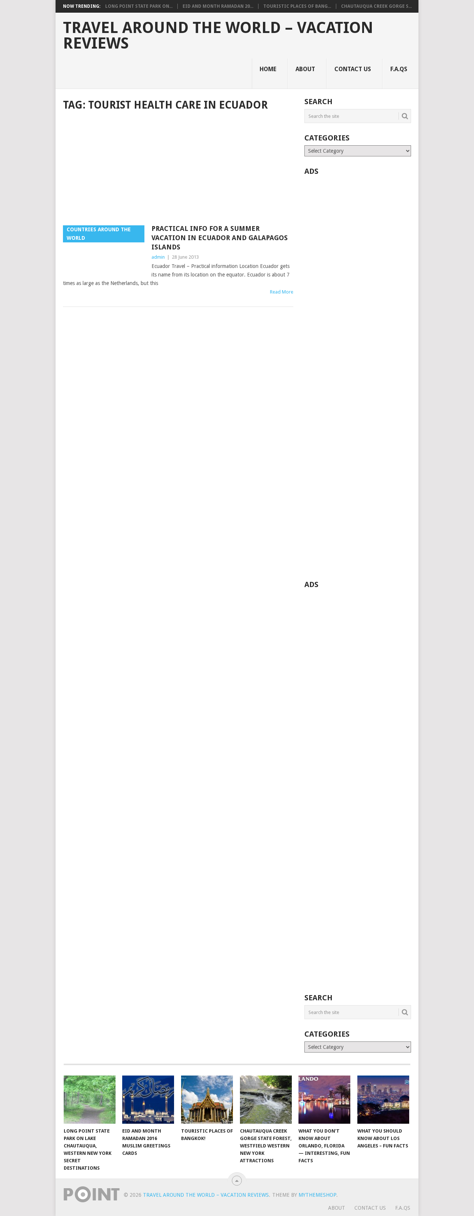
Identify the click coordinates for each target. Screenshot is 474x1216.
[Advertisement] (178, 169)
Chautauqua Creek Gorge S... (376, 6)
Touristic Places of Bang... (297, 6)
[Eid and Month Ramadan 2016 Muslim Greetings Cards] (148, 1100)
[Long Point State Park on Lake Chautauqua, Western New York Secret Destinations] (90, 1100)
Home (268, 69)
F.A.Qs (398, 69)
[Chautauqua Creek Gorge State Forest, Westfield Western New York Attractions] (266, 1100)
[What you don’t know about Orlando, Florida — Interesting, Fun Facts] (324, 1100)
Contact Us (352, 69)
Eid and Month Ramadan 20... (218, 6)
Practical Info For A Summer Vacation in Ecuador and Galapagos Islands (219, 238)
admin (158, 257)
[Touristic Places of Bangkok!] (207, 1100)
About (305, 69)
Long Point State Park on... (139, 6)
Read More (281, 292)
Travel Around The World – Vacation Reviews (218, 35)
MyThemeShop (317, 1195)
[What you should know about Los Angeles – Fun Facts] (383, 1100)
